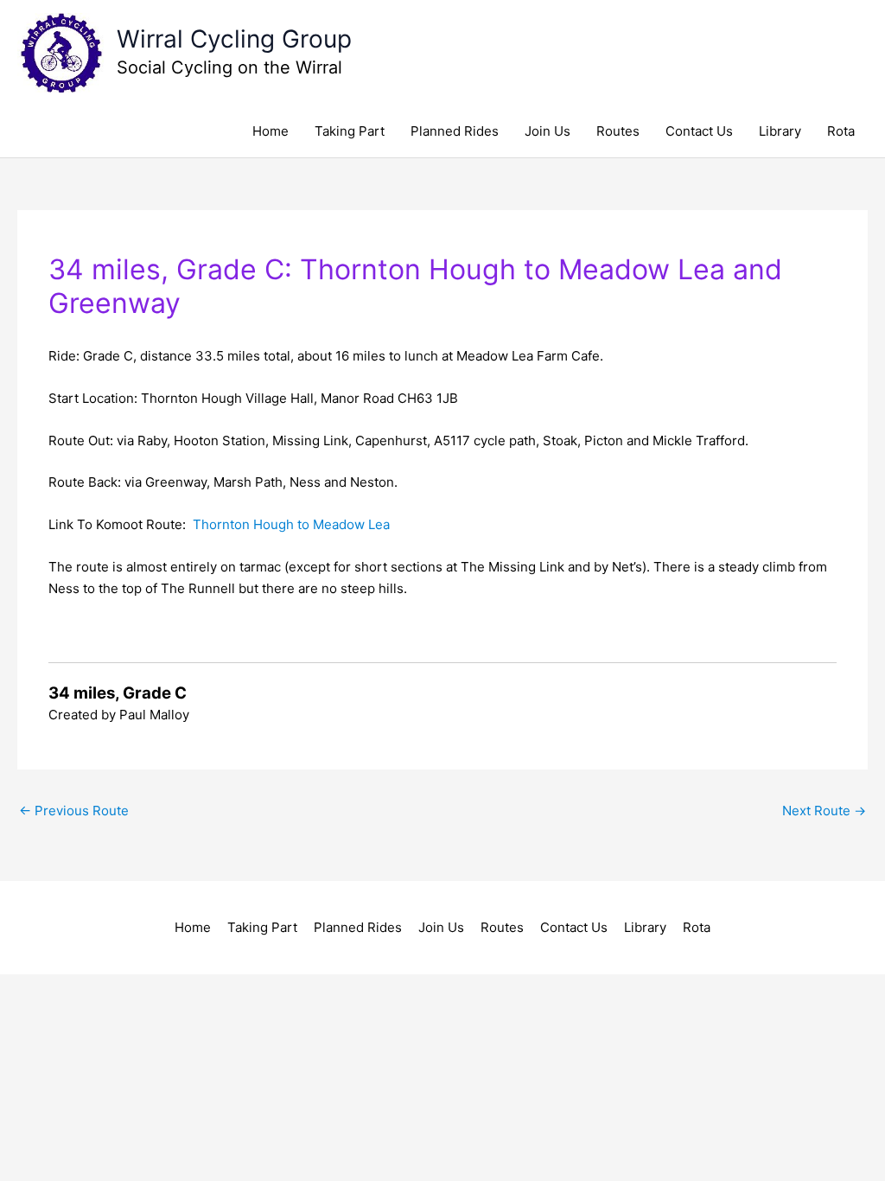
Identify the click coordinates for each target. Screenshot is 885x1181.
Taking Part (350, 131)
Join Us (547, 131)
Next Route (824, 810)
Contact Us (699, 131)
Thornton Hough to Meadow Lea (291, 524)
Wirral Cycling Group (234, 39)
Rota (841, 131)
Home (270, 131)
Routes (618, 131)
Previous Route (74, 810)
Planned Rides (455, 131)
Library (780, 131)
